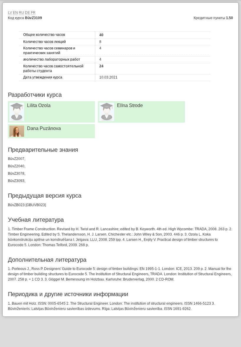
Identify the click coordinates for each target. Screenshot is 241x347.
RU (21, 13)
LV (10, 13)
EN (15, 13)
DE (27, 13)
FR (33, 13)
